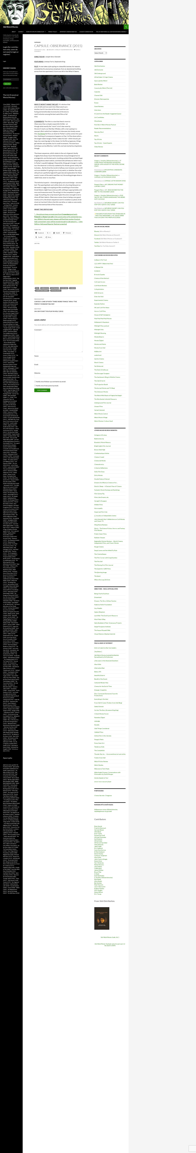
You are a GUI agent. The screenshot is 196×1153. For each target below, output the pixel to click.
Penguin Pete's (99, 739)
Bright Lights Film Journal (102, 446)
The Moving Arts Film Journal (103, 565)
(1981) (12, 555)
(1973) (7, 133)
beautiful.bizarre (99, 675)
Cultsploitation (99, 289)
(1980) (8, 132)
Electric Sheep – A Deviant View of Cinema (107, 486)
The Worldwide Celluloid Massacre (105, 399)
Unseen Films (98, 406)
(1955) (9, 511)
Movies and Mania (100, 344)
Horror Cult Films (100, 311)
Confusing (64, 288)
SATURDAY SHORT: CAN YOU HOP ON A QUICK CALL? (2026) (109, 203)
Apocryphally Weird (100, 81)
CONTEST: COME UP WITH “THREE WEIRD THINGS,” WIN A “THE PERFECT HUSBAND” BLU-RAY (55, 301)
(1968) (11, 362)
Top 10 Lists (98, 139)
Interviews (97, 110)
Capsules (37, 42)
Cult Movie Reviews (100, 285)
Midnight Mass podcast (101, 326)
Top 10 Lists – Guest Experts (103, 143)
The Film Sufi (98, 561)
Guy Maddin (98, 608)
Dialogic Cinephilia (100, 690)
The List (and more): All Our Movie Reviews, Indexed (111, 31)
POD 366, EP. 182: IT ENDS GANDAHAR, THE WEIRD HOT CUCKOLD (109, 197)
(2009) (8, 296)
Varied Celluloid (99, 410)
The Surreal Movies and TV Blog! (104, 388)
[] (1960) (11, 377)
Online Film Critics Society (102, 736)
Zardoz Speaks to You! (101, 778)
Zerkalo (13, 834)
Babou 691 (97, 672)
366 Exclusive (98, 70)
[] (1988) (10, 126)
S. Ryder (96, 874)
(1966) (10, 128)
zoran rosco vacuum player (102, 781)
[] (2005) (13, 467)
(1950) (15, 527)
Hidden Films (98, 504)
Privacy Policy (52, 31)
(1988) (11, 122)
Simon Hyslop (98, 854)
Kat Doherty (98, 839)
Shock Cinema (98, 362)
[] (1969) (10, 371)
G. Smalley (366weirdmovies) (103, 877)
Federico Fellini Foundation (103, 604)
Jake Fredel (97, 846)
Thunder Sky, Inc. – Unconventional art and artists (110, 754)
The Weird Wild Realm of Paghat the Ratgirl (108, 395)
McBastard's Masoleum (101, 322)
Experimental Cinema (101, 300)
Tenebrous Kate (99, 747)
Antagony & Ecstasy (100, 435)
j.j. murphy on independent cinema (105, 515)
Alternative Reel (99, 668)
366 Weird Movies (10, 27)
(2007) (13, 500)
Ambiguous (44, 288)
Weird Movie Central (101, 414)
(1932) (7, 710)
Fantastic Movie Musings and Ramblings (107, 490)
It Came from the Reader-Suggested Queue (107, 114)
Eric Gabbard (98, 848)
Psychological (56, 290)
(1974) (9, 328)
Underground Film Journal (102, 403)
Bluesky (96, 231)
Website (37, 373)
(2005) (11, 617)
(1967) (12, 723)
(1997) (9, 198)
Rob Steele (97, 879)
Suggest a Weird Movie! (86, 31)
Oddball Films (98, 732)
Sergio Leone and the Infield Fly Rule (105, 550)
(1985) (11, 194)
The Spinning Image (100, 572)
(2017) (7, 496)
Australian (54, 288)
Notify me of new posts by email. (47, 386)
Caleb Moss (98, 868)
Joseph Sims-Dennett (42, 290)
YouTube (97, 246)
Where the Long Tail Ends (102, 580)
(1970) (15, 203)
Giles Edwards (98, 844)
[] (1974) (10, 788)
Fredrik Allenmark (100, 828)
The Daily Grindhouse (101, 370)
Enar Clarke (98, 833)
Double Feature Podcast (102, 479)
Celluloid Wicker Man (101, 683)
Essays (96, 103)
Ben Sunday (98, 883)
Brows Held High (99, 450)
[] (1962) (10, 309)
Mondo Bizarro (99, 337)
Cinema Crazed (99, 457)
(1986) (13, 432)
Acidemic (97, 271)
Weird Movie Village (100, 417)
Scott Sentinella (99, 876)
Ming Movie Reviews (100, 525)
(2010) (12, 176)
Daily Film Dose (99, 472)
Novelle (96, 725)
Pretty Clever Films (100, 534)
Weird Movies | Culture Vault (103, 421)
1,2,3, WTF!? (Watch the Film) (103, 263)
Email (36, 364)
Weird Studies (98, 765)
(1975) (13, 390)
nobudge (97, 721)
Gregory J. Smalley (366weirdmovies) (60, 49)
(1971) (10, 219)
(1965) (8, 545)
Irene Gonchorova (100, 850)
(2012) (8, 177)
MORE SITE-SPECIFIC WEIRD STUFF (35, 31)
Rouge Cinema (99, 547)
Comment (38, 330)
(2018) (15, 821)
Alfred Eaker (98, 841)
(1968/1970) (10, 536)
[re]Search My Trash (100, 260)
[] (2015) (11, 768)
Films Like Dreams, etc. (101, 497)
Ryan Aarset (98, 826)
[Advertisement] (58, 267)
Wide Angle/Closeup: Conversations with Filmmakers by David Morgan (107, 773)
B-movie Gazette (99, 274)
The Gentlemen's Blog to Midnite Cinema (107, 377)
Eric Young (97, 894)
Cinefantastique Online (101, 453)
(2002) (13, 196)
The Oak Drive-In (99, 381)
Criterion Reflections (101, 468)
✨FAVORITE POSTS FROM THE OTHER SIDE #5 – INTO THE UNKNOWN (109, 214)
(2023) (10, 845)
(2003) (7, 267)
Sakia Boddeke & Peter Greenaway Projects (108, 623)
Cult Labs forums (99, 282)
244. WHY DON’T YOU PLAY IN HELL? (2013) (48, 310)
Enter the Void (98, 296)
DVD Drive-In (98, 293)
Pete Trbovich (98, 885)
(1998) (14, 544)
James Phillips (98, 870)
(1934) (11, 474)
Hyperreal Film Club (100, 512)
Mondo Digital (99, 340)
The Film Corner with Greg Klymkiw (105, 558)
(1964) (12, 436)
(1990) (7, 139)
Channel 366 (98, 95)
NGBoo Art (97, 351)
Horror (72, 288)
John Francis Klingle (100, 859)
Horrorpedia (98, 508)
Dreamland (97, 597)
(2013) (14, 295)
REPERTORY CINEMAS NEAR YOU (68, 31)
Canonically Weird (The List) (103, 88)
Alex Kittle (97, 664)
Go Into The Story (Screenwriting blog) (106, 710)
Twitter (96, 242)
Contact (20, 31)
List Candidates (99, 117)
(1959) (12, 591)
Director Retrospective (101, 99)
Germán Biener (99, 830)
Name (36, 356)
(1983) (10, 322)
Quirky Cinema (99, 359)
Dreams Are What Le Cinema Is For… (106, 483)
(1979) (11, 633)
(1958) (15, 710)
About (14, 31)
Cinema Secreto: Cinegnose (103, 795)
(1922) (7, 518)
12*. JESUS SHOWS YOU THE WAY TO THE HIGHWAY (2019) (108, 191)
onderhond (97, 355)
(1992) (9, 150)
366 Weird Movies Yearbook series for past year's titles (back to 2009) (110, 944)
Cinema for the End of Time (103, 686)
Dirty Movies (98, 475)
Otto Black (97, 832)
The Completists (99, 750)
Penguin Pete (98, 184)
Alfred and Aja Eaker (100, 843)
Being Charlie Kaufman (101, 594)
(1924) (12, 454)
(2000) (12, 470)
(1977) (15, 104)
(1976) (9, 130)
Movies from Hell (99, 348)
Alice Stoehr (98, 881)
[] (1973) (11, 421)
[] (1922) (10, 360)
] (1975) (17, 834)
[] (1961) (11, 441)
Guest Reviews (99, 106)
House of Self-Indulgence (102, 315)
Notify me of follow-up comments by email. (51, 381)
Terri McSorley (99, 863)
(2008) (10, 621)
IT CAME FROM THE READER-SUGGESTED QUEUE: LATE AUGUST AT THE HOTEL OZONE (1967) (109, 163)
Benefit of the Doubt (100, 679)
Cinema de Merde (100, 461)
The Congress (11, 792)
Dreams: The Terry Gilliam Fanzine (105, 601)
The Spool (97, 576)
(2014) (13, 263)
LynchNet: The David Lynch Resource (106, 615)
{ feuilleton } (98, 651)
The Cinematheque (100, 554)
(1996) (7, 600)
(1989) (11, 230)
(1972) (9, 355)
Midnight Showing (100, 333)
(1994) (10, 364)
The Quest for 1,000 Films (102, 569)
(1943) (11, 483)
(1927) (8, 485)
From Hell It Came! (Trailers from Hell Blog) (108, 703)
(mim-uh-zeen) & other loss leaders (105, 648)
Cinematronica (99, 464)
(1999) (14, 676)
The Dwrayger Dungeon (101, 373)
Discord (96, 235)
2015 (37, 288)
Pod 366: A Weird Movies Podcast (105, 125)
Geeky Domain (99, 706)
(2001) (8, 205)
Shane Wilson (98, 892)
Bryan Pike (97, 872)
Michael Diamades (100, 837)
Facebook (97, 239)
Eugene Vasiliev (99, 888)
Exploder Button (99, 304)
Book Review (98, 84)
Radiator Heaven (99, 537)
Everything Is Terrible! (101, 699)
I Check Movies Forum (101, 714)
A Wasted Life (98, 267)
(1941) (13, 368)
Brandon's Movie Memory (102, 442)
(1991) (12, 148)
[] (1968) (11, 258)
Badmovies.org (99, 439)
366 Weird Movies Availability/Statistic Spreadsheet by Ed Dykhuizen (106, 656)
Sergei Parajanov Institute (102, 626)
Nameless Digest (99, 717)
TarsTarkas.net (98, 366)
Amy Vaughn (98, 890)
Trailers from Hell (100, 758)
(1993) (8, 143)
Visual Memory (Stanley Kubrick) (104, 634)
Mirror (9, 834)
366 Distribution (99, 66)
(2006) (11, 533)
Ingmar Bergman (99, 612)
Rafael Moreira (99, 865)
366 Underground (100, 73)
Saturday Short (99, 132)
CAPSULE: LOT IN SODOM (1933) (105, 177)
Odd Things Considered (101, 728)
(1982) (9, 335)
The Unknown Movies (101, 392)
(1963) (7, 106)
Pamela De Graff (99, 835)
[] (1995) (11, 214)
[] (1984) (11, 445)
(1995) (10, 415)
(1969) (13, 326)
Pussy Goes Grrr (99, 743)
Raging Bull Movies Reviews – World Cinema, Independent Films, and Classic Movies (108, 542)
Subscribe (7, 84)
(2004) (6, 104)
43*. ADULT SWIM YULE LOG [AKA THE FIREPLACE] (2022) (109, 216)
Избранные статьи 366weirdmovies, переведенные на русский (106, 810)
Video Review (98, 147)
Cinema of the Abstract (101, 278)
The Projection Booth (101, 384)
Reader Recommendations (102, 128)
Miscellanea (98, 121)
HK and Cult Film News (101, 307)
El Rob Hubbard (99, 852)
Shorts (96, 136)
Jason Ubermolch (99, 887)
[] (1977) (13, 384)
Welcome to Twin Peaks (101, 769)
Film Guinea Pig (99, 493)
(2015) (11, 291)
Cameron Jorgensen (100, 855)
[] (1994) (10, 206)
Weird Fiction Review (101, 761)
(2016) (10, 862)
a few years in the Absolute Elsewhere (106, 661)
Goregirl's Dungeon (100, 501)
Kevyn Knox (98, 861)
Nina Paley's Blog (99, 619)
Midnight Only (99, 329)
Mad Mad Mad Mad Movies (103, 318)
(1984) (10, 117)
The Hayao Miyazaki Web (102, 630)
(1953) (9, 342)
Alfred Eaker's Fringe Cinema (103, 77)
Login (4, 61)
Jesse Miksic (98, 866)
